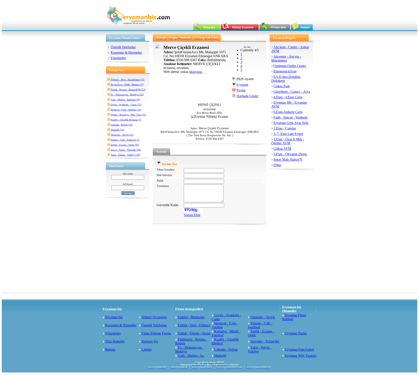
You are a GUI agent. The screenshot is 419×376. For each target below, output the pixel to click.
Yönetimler (118, 58)
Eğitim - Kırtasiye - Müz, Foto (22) (128, 114)
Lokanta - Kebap (226, 349)
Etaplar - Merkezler (191, 317)
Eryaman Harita (296, 333)
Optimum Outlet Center (289, 66)
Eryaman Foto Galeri (299, 349)
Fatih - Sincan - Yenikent (290, 117)
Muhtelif (220, 355)
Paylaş (241, 90)
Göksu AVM (282, 148)
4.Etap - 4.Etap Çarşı (287, 97)
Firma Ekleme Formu (156, 333)
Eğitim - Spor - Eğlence (194, 325)
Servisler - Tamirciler (265, 341)
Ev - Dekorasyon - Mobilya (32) (127, 94)
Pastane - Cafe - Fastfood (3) (125, 139)
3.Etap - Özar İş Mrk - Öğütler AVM (287, 141)
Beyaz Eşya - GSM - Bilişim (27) (127, 84)
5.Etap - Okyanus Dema (290, 154)
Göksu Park (281, 86)
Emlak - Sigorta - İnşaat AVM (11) (128, 89)
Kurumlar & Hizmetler (126, 52)
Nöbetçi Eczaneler (154, 317)
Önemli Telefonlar (123, 47)
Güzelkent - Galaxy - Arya (291, 91)
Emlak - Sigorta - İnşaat (194, 333)
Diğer (277, 165)
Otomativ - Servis (263, 317)
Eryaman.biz (114, 317)
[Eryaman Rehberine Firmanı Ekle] (274, 29)
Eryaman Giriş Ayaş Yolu (290, 123)
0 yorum (242, 84)
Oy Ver (247, 47)
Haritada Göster (247, 96)
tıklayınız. (196, 72)
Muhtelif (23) (117, 129)
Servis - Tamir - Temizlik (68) (126, 149)
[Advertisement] (209, 259)
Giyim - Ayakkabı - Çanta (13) (126, 104)
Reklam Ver (150, 341)
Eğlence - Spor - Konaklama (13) (127, 79)
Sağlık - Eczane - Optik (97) (125, 144)
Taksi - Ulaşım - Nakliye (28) (125, 155)
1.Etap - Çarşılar (284, 128)
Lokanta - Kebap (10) (122, 124)
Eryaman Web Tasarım (300, 355)
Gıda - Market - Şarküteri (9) (125, 99)
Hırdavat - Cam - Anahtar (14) (126, 109)
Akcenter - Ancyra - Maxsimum (286, 58)
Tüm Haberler (115, 341)
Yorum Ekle (192, 215)
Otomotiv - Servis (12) (122, 134)
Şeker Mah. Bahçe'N (287, 159)
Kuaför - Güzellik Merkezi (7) (126, 119)
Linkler (147, 349)
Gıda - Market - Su (191, 355)
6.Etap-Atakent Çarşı (287, 112)
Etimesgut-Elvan (284, 71)
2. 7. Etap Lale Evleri (288, 134)
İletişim (110, 349)
